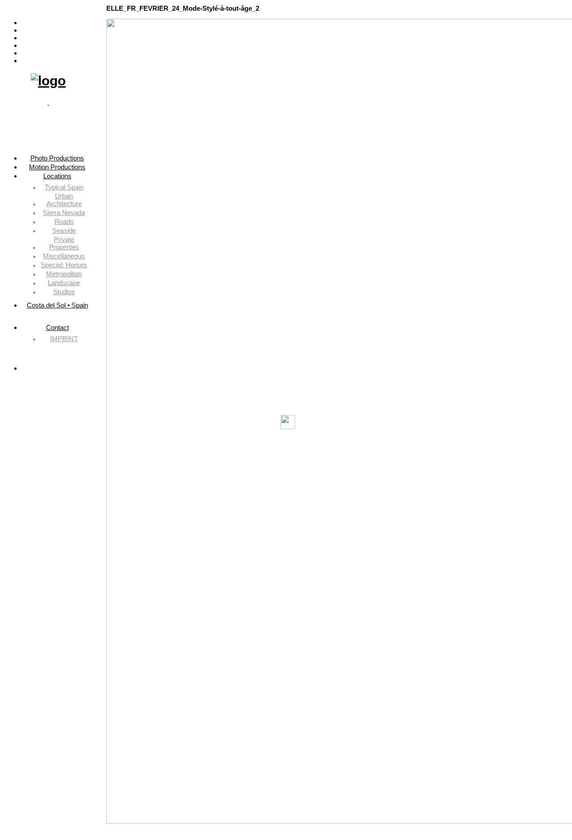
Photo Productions (57, 22)
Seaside (64, 230)
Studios (64, 291)
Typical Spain (64, 187)
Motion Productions (57, 30)
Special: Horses (64, 265)
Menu (48, 8)
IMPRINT (64, 338)
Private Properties (64, 243)
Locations (57, 38)
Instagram (57, 60)
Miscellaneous (64, 256)
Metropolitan (64, 274)
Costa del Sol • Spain (57, 45)
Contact (57, 53)
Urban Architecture (64, 199)
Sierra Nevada (64, 212)
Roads (64, 221)
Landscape (64, 283)
